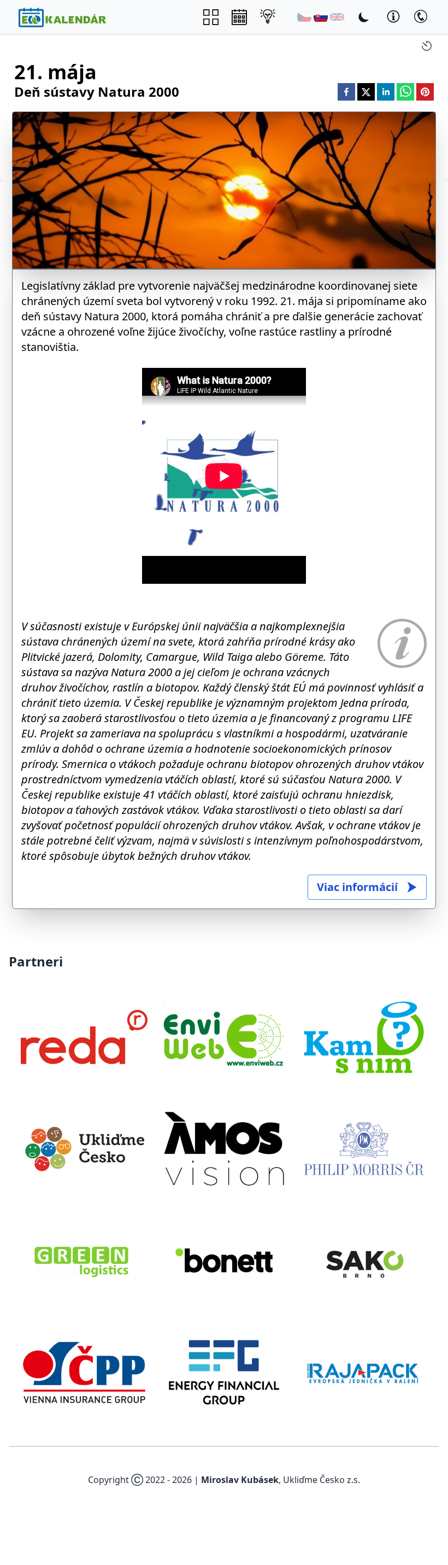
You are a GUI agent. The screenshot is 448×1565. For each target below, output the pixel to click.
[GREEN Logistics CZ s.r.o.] (84, 1260)
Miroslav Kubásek (240, 1480)
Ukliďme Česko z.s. (321, 1480)
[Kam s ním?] (363, 1037)
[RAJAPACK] (363, 1372)
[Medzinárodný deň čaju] (446, 181)
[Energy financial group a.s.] (224, 1372)
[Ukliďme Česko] (84, 1148)
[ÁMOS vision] (224, 1148)
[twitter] (366, 92)
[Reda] (84, 1037)
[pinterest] (425, 92)
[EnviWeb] (224, 1037)
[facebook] (346, 92)
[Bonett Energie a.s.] (224, 1260)
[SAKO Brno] (363, 1260)
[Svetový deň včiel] (1, 181)
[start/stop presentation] (426, 46)
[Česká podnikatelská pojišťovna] (84, 1372)
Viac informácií (357, 887)
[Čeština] (304, 17)
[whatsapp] (405, 92)
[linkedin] (385, 92)
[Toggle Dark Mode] (364, 17)
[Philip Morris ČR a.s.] (363, 1148)
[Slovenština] (321, 17)
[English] (337, 17)
